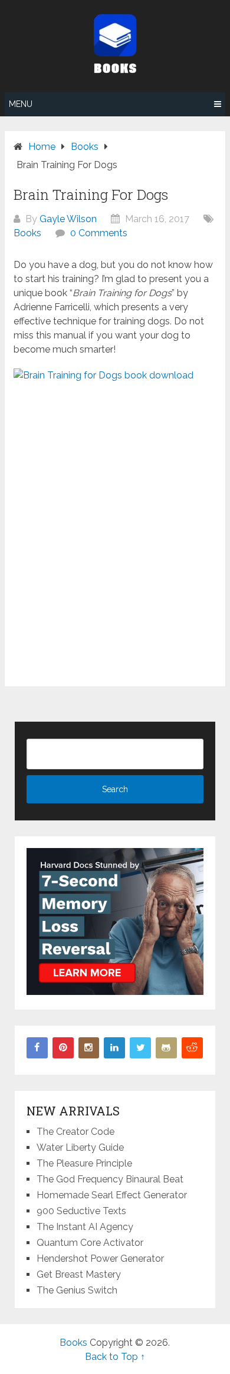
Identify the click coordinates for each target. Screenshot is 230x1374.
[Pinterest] (63, 1047)
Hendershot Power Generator (100, 1258)
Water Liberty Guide (80, 1147)
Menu (20, 104)
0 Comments (98, 233)
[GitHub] (166, 1047)
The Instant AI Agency (85, 1226)
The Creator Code (75, 1131)
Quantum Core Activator (90, 1242)
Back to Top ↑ (115, 1356)
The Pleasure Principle (84, 1163)
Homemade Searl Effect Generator (112, 1195)
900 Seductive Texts (81, 1211)
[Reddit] (192, 1047)
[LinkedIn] (114, 1047)
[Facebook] (37, 1047)
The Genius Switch (77, 1290)
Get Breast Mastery (79, 1274)
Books (27, 233)
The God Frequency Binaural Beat (110, 1179)
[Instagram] (89, 1047)
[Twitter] (140, 1047)
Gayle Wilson (68, 218)
